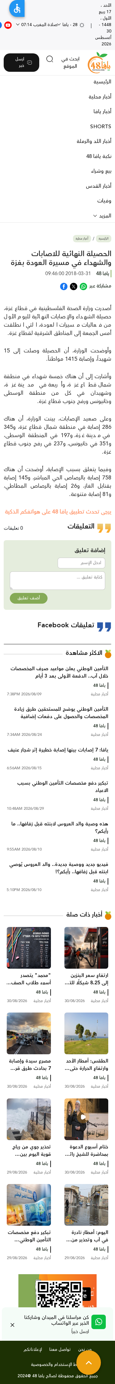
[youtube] (8, 24)
